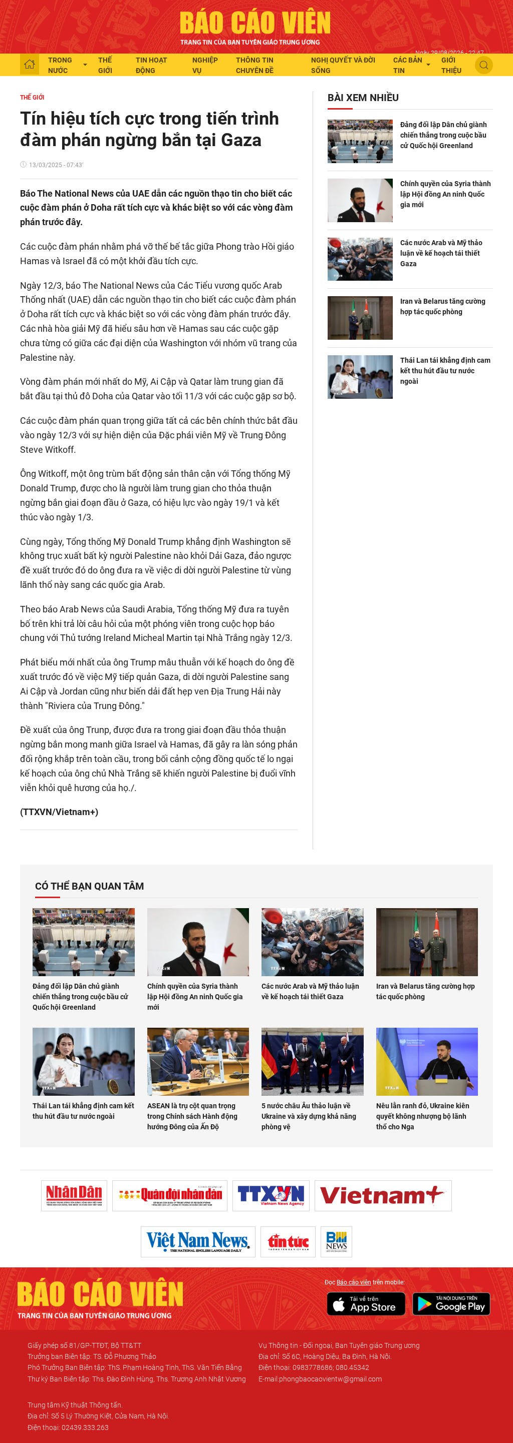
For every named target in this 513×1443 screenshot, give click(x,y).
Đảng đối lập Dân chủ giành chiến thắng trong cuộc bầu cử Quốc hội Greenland (443, 135)
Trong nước (60, 65)
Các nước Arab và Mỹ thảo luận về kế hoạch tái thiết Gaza (441, 253)
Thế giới (105, 65)
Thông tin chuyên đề (255, 65)
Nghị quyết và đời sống (343, 65)
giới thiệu (451, 65)
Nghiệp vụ (205, 65)
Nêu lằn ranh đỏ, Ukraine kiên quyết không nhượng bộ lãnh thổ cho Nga (422, 1116)
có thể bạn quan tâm (89, 886)
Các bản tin (407, 65)
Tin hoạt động (151, 65)
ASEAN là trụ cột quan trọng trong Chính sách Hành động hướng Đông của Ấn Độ (192, 1116)
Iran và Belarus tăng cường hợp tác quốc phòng (442, 306)
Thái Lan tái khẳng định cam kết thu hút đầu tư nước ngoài (445, 370)
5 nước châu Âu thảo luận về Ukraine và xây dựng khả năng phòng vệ (309, 1116)
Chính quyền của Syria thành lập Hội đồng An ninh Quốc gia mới (445, 194)
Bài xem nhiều (363, 98)
